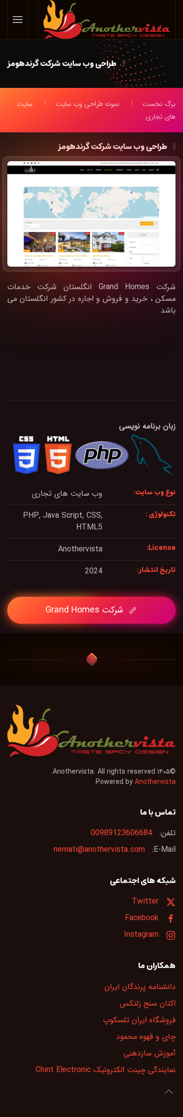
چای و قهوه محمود (146, 1037)
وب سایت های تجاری (67, 493)
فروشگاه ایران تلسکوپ (139, 1020)
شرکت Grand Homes (84, 610)
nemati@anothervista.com (99, 849)
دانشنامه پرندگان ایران (140, 987)
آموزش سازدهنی (149, 1053)
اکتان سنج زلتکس (148, 1003)
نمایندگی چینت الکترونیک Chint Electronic (106, 1070)
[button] (18, 19)
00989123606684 (121, 833)
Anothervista (155, 782)
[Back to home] (106, 19)
